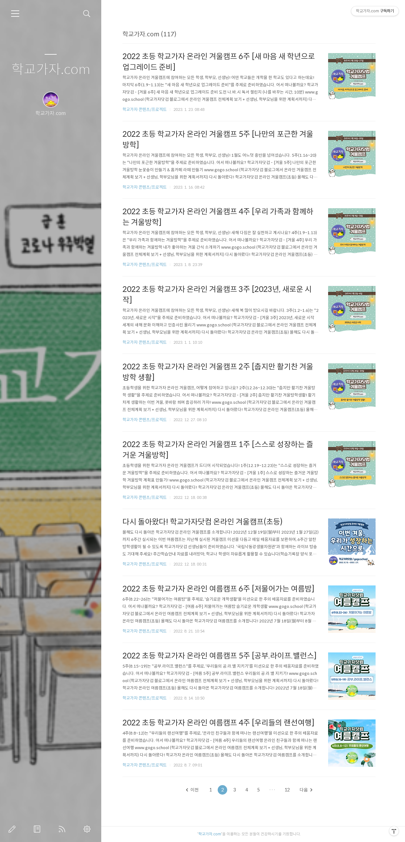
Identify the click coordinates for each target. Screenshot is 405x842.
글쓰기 (13, 829)
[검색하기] (86, 13)
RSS (63, 829)
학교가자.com (50, 69)
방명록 (38, 829)
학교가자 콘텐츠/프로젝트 (144, 109)
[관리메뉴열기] (394, 831)
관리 (88, 829)
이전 (194, 790)
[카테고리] (15, 13)
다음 (304, 790)
